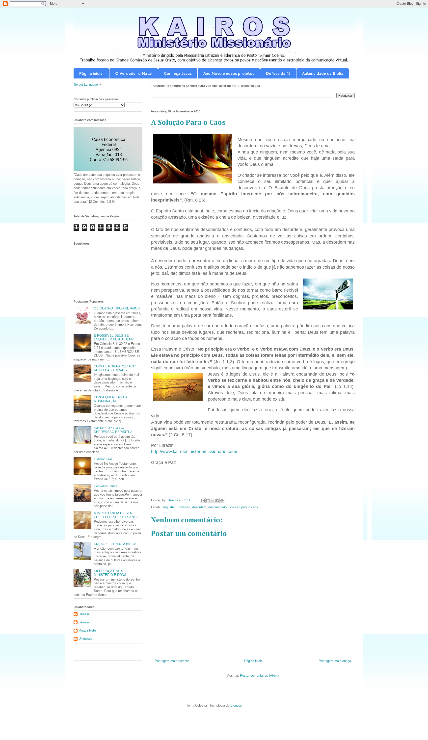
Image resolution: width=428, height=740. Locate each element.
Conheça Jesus (178, 73)
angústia (168, 507)
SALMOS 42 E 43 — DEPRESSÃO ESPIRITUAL (114, 430)
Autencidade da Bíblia (322, 73)
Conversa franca (105, 486)
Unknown (85, 638)
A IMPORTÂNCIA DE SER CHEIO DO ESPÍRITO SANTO (116, 515)
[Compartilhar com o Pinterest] (221, 500)
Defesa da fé (278, 73)
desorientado (217, 507)
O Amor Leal (103, 459)
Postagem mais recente (172, 661)
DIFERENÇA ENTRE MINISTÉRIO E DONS (110, 573)
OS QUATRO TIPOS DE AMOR (117, 308)
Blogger (235, 705)
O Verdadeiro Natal (133, 73)
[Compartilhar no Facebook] (217, 500)
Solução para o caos (243, 507)
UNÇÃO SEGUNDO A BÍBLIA (115, 544)
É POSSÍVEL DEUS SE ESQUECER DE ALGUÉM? (114, 337)
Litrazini (84, 614)
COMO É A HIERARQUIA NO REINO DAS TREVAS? (115, 368)
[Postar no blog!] (207, 500)
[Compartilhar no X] (212, 500)
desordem (199, 507)
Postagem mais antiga (335, 661)
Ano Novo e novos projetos (228, 73)
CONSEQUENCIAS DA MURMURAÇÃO (110, 399)
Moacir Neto (87, 630)
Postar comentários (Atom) (259, 675)
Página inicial (91, 73)
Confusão (183, 507)
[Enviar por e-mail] (203, 500)
